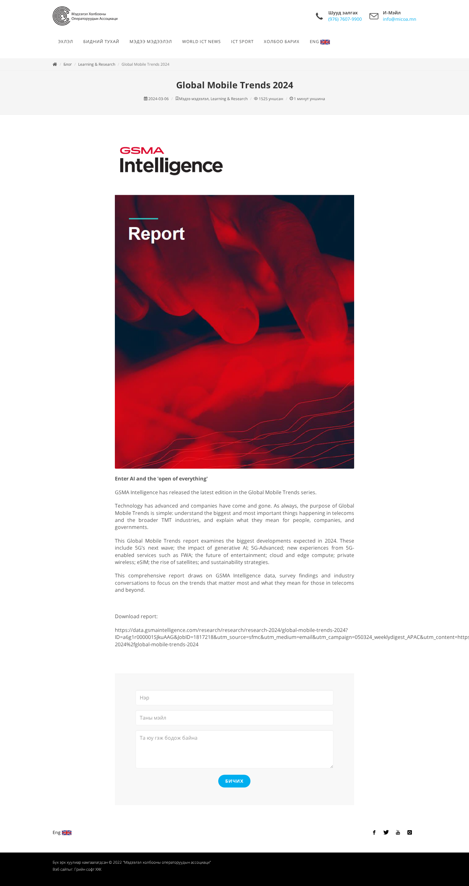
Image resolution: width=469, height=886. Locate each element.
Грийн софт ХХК (87, 869)
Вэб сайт (60, 869)
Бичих (234, 781)
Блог (67, 64)
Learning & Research (96, 64)
